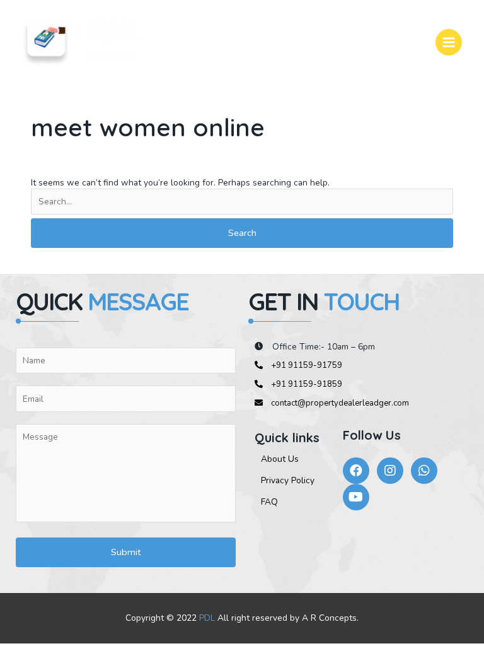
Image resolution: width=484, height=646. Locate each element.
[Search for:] (241, 202)
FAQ (269, 502)
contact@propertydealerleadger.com (339, 403)
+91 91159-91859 (305, 384)
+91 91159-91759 (305, 365)
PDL (207, 618)
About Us (280, 459)
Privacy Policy (287, 480)
